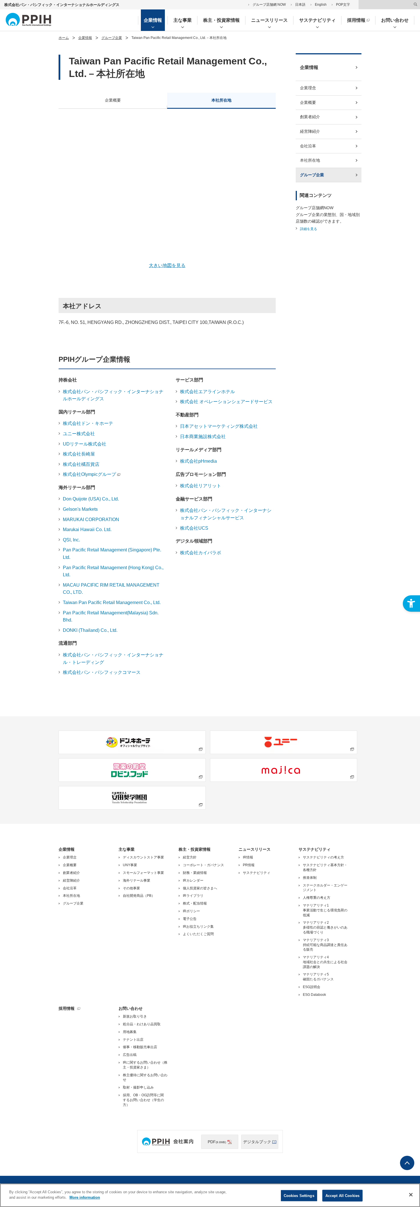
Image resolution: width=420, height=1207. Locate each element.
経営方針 (190, 857)
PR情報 (249, 865)
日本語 (300, 5)
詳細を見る (308, 229)
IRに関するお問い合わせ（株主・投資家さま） (145, 1064)
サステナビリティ (317, 20)
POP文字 (343, 5)
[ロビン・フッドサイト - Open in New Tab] (132, 770)
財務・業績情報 (195, 873)
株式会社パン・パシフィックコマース (102, 672)
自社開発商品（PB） (139, 896)
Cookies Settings (299, 1196)
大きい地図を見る (167, 265)
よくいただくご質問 (198, 934)
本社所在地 (221, 100)
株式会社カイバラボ (200, 552)
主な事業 (182, 20)
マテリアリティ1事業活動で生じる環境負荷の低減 (325, 910)
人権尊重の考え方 (316, 898)
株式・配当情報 (195, 903)
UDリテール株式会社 (84, 444)
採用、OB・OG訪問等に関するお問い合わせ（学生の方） (143, 1100)
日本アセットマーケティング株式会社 (219, 426)
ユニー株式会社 (79, 433)
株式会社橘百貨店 (81, 464)
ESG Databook (314, 995)
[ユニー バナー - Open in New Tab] (283, 742)
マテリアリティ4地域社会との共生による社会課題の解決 (325, 962)
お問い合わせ (395, 20)
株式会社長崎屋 (79, 454)
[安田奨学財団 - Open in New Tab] (132, 798)
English (321, 5)
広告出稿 (130, 1055)
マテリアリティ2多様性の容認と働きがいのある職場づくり (325, 927)
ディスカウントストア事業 (143, 857)
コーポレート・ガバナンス (203, 865)
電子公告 (190, 919)
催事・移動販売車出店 (140, 1047)
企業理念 (308, 88)
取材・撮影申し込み (138, 1087)
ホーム (64, 38)
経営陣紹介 (310, 131)
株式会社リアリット (200, 485)
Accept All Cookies (342, 1196)
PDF (217, 1141)
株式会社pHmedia (198, 461)
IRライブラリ (193, 896)
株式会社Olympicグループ (89, 474)
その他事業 (131, 888)
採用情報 (356, 20)
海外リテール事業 (136, 880)
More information (84, 1197)
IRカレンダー (193, 880)
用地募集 (130, 1032)
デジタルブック (257, 1141)
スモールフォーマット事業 (143, 873)
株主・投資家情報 (221, 20)
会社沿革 (308, 146)
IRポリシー (191, 911)
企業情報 (153, 20)
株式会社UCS (194, 528)
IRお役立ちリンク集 (198, 927)
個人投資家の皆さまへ (200, 888)
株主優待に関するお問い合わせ (145, 1077)
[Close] (411, 1194)
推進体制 (310, 878)
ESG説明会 (311, 987)
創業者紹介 (310, 116)
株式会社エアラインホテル (207, 391)
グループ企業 (111, 38)
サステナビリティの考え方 (323, 857)
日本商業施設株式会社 (203, 436)
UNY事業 (130, 865)
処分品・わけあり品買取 (142, 1024)
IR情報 (248, 857)
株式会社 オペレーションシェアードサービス (226, 401)
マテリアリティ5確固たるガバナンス (318, 976)
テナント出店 (133, 1040)
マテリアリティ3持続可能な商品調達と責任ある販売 (325, 945)
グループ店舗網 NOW (269, 5)
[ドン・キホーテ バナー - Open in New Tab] (132, 742)
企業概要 (113, 100)
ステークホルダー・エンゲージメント (325, 887)
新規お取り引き (135, 1016)
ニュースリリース (269, 20)
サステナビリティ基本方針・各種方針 (325, 867)
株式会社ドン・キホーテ (88, 423)
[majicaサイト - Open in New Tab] (283, 770)
